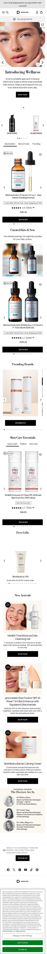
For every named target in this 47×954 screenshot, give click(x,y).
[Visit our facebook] (8, 870)
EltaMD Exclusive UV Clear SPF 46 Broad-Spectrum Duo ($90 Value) (23, 496)
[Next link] (41, 400)
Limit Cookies (22, 943)
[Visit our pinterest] (37, 870)
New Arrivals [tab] (23, 144)
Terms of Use (20, 931)
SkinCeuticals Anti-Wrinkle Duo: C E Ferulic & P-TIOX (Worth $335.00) (23, 326)
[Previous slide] (2, 62)
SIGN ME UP (22, 858)
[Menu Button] (2, 12)
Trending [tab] (36, 144)
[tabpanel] (22, 187)
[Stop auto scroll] (42, 24)
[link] (37, 12)
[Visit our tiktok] (31, 870)
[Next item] (43, 125)
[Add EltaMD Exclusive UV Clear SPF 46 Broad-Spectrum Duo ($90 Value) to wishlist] (40, 454)
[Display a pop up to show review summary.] (33, 208)
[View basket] (41, 12)
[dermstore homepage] (22, 12)
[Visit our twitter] (14, 870)
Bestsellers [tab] (10, 144)
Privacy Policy (7, 931)
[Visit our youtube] (25, 870)
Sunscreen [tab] (12, 444)
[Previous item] (2, 125)
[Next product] (41, 318)
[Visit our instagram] (20, 870)
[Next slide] (42, 62)
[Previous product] (4, 318)
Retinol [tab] (23, 444)
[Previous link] (4, 400)
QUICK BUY (23, 219)
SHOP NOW (22, 94)
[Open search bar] (7, 12)
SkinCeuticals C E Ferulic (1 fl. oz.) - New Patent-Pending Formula (23, 196)
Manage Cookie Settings (22, 936)
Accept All (23, 949)
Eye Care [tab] (34, 444)
